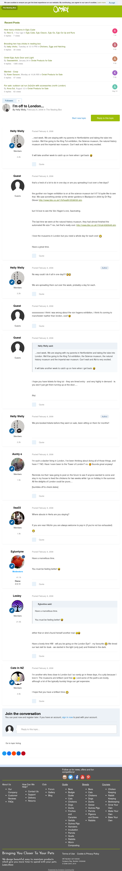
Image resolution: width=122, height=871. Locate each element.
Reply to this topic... (30, 729)
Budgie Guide (71, 794)
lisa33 (17, 508)
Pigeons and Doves (93, 816)
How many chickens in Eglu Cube (19, 29)
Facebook (76, 777)
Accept (112, 2)
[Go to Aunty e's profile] (17, 464)
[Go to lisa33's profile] (17, 518)
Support (32, 794)
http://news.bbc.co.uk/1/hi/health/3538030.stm (60, 200)
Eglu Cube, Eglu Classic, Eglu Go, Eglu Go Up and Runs (50, 32)
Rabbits (71, 839)
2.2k (18, 156)
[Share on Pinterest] (23, 753)
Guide (65, 784)
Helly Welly (17, 131)
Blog (50, 795)
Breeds (85, 784)
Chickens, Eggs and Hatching (52, 46)
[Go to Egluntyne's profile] (17, 562)
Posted (42, 131)
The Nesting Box (54, 109)
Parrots (71, 832)
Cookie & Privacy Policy (88, 853)
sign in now (67, 717)
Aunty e (17, 454)
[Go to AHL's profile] (114, 58)
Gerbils (71, 820)
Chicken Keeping (112, 791)
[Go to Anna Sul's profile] (114, 86)
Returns (32, 800)
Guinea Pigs (74, 823)
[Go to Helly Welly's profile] (6, 108)
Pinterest (88, 777)
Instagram (64, 777)
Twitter (70, 777)
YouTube (82, 777)
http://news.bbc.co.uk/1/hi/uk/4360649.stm (96, 225)
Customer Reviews (12, 797)
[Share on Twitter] (4, 753)
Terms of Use (68, 853)
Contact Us (33, 791)
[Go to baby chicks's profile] (114, 44)
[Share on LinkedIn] (19, 753)
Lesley (17, 596)
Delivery (32, 797)
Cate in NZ (17, 668)
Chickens (72, 801)
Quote (41, 164)
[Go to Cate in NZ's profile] (17, 678)
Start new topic (79, 118)
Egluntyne (17, 551)
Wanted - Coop (11, 71)
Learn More (7, 865)
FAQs (10, 801)
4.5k (18, 693)
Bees (70, 789)
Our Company (12, 791)
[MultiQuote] (34, 164)
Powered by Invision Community (61, 869)
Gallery (51, 792)
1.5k (18, 479)
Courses (106, 784)
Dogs (70, 804)
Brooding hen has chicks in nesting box (22, 43)
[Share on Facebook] (9, 753)
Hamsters (72, 826)
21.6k (18, 621)
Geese (91, 804)
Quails (71, 835)
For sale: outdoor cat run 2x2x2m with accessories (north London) (35, 85)
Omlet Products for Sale (41, 60)
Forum (51, 789)
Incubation (73, 829)
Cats (70, 798)
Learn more (101, 2)
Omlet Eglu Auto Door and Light (19, 57)
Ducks (71, 807)
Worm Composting (73, 844)
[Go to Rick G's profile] (114, 30)
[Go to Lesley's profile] (17, 606)
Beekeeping (113, 801)
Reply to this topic (105, 118)
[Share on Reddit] (14, 753)
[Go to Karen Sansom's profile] (114, 72)
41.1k (18, 577)
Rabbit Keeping (112, 797)
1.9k (18, 533)
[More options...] (114, 131)
